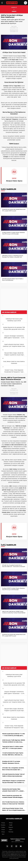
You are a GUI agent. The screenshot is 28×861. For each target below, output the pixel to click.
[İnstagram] (16, 846)
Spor (3, 834)
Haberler (14, 7)
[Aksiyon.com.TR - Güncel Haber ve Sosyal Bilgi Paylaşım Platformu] (12, 3)
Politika (3, 827)
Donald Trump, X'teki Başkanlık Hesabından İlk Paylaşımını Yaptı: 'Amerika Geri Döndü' (14, 372)
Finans (3, 829)
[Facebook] (11, 846)
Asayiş (3, 822)
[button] (2, 3)
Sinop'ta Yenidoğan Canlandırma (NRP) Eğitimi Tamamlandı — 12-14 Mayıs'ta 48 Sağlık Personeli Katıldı (14, 337)
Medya (11, 822)
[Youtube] (20, 846)
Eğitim (10, 829)
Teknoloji (10, 832)
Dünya (3, 832)
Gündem (3, 825)
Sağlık (10, 825)
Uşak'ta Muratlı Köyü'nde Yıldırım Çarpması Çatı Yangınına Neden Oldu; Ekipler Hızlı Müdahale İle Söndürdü (14, 346)
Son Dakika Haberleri (14, 818)
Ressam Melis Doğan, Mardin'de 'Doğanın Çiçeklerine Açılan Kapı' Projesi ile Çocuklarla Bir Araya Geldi (14, 355)
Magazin (11, 827)
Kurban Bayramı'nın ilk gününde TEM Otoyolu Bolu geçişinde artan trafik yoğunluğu (14, 329)
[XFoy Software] (4, 840)
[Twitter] (7, 846)
